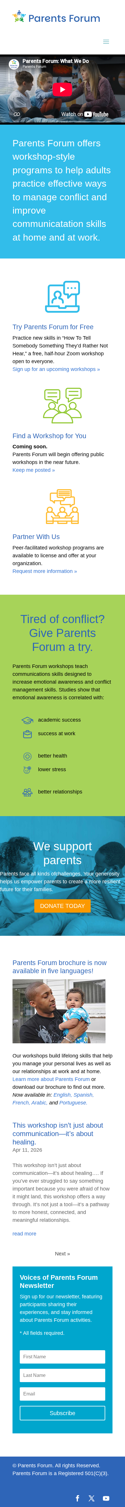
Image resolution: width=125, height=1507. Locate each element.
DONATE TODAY (62, 906)
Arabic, (39, 1103)
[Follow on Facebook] (77, 1498)
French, (21, 1103)
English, (62, 1095)
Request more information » (44, 571)
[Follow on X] (91, 1498)
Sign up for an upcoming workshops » (56, 369)
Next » (62, 1254)
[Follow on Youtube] (106, 1498)
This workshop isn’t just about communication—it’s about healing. (57, 1133)
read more (24, 1234)
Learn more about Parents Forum (51, 1079)
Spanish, (84, 1095)
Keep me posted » (33, 470)
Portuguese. (73, 1103)
